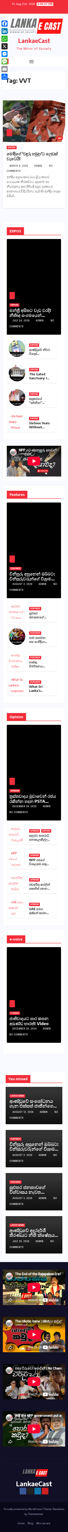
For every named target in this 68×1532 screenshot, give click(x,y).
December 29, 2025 (24, 806)
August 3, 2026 (22, 584)
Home (21, 1523)
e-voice (15, 1013)
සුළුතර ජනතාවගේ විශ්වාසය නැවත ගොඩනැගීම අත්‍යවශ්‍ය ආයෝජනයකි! (30, 1194)
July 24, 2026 (21, 321)
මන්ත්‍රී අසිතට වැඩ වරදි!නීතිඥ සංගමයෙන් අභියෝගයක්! (30, 315)
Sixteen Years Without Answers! (39, 427)
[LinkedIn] (4, 31)
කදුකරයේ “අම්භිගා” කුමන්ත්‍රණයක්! (38, 403)
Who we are (43, 1523)
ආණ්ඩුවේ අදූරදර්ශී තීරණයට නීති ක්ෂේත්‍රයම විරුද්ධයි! (33, 1234)
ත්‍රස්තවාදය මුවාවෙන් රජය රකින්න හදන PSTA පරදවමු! (32, 801)
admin (38, 166)
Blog (30, 1523)
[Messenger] (4, 54)
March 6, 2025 (19, 166)
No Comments (18, 812)
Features (15, 569)
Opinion (15, 791)
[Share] (4, 76)
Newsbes (58, 1509)
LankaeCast (34, 40)
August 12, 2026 (23, 1112)
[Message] (4, 61)
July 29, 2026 (21, 1241)
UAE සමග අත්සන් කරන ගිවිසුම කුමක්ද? (39, 913)
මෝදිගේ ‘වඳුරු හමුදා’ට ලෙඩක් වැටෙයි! (32, 156)
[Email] (4, 69)
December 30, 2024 (25, 1029)
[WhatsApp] (4, 39)
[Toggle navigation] (31, 61)
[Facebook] (4, 23)
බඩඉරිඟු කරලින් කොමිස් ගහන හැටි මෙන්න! (39, 888)
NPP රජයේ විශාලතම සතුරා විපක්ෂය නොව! (39, 864)
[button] (55, 61)
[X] (4, 46)
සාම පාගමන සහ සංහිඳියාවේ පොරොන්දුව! (39, 642)
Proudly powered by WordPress (23, 1509)
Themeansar (35, 1514)
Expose (11, 147)
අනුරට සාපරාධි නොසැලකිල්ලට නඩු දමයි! (39, 839)
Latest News (17, 1096)
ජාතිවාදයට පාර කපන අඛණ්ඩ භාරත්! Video (29, 1021)
